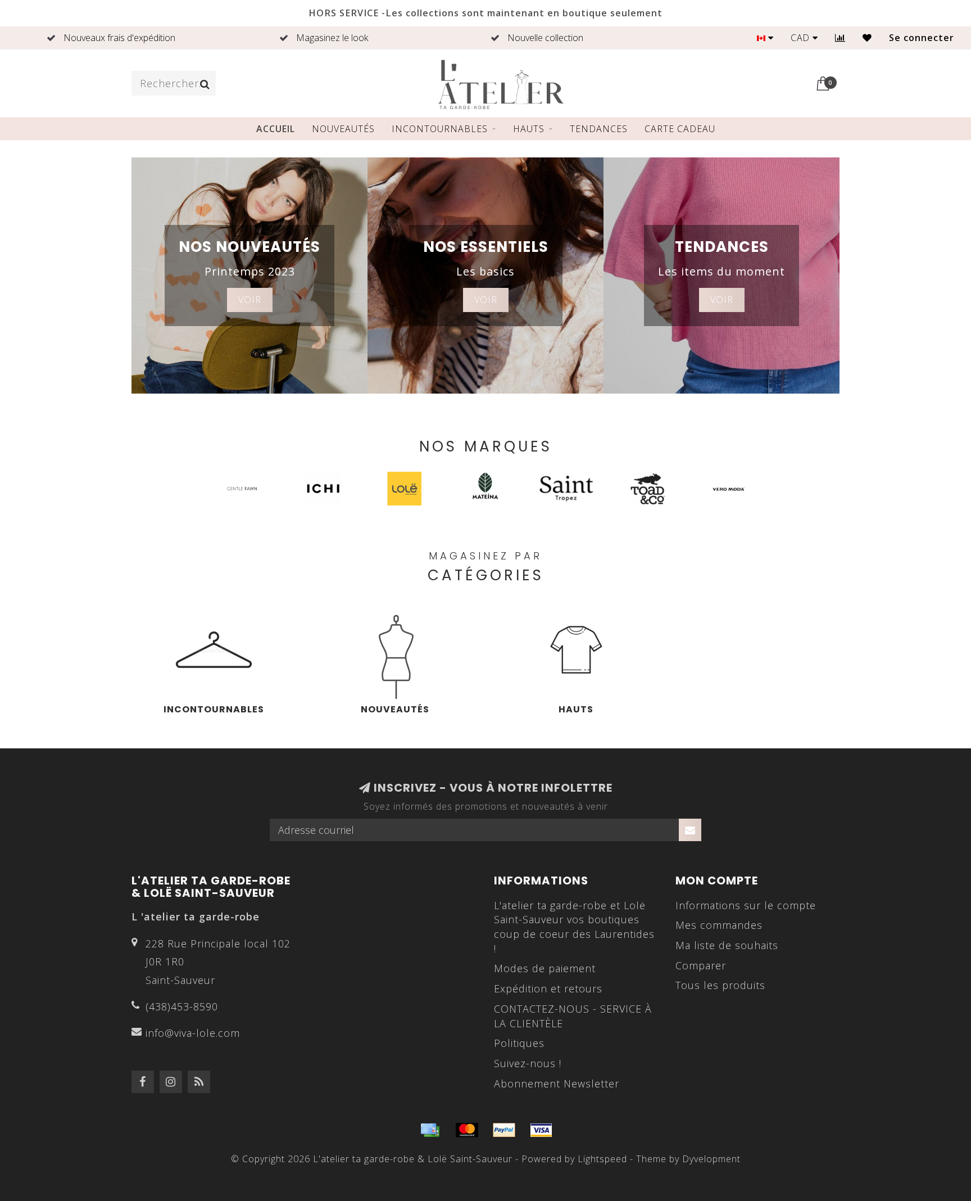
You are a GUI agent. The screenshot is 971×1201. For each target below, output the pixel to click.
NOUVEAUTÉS (343, 129)
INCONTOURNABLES (440, 129)
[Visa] (541, 1130)
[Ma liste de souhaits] (867, 37)
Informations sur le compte (745, 905)
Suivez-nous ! (527, 1063)
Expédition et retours (548, 988)
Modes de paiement (545, 968)
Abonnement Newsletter (556, 1083)
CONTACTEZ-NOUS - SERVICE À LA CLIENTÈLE (573, 1016)
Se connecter (921, 37)
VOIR (249, 300)
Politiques (519, 1043)
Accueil (275, 129)
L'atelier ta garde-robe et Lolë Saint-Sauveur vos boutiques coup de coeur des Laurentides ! (574, 927)
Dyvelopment (711, 1159)
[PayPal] (504, 1130)
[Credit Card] (430, 1130)
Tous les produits (720, 985)
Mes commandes (719, 925)
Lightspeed (602, 1159)
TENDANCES (599, 129)
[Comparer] (840, 37)
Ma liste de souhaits (726, 945)
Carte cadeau (680, 129)
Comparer (700, 965)
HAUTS (529, 129)
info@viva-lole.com (193, 1033)
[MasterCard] (467, 1130)
